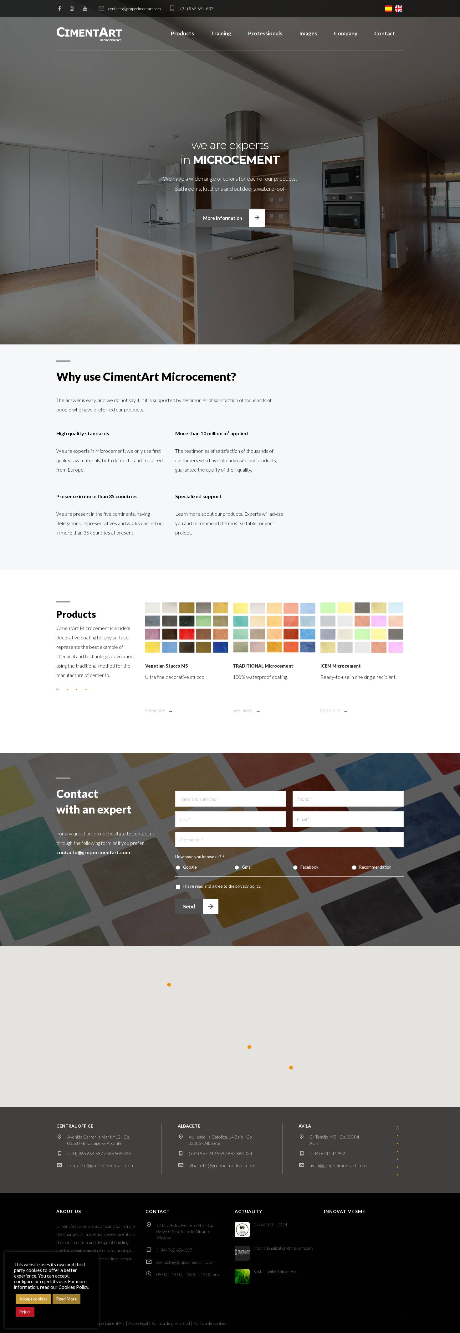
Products (182, 33)
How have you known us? (199, 856)
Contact (384, 33)
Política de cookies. (210, 1323)
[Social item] (59, 8)
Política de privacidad (170, 1323)
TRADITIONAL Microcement (263, 666)
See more (155, 710)
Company (345, 33)
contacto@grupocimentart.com (101, 1165)
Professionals (265, 33)
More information (222, 218)
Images (308, 33)
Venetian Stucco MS (166, 666)
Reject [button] (25, 1311)
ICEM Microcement (340, 666)
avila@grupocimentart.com (338, 1165)
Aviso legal (138, 1323)
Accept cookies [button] (33, 1298)
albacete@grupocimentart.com (222, 1165)
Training (221, 33)
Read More (66, 1298)
